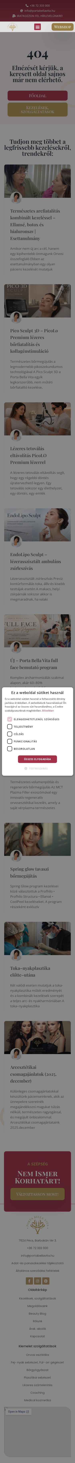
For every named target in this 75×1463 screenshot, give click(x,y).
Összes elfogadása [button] (37, 759)
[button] (37, 27)
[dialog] (37, 731)
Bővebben (48, 710)
